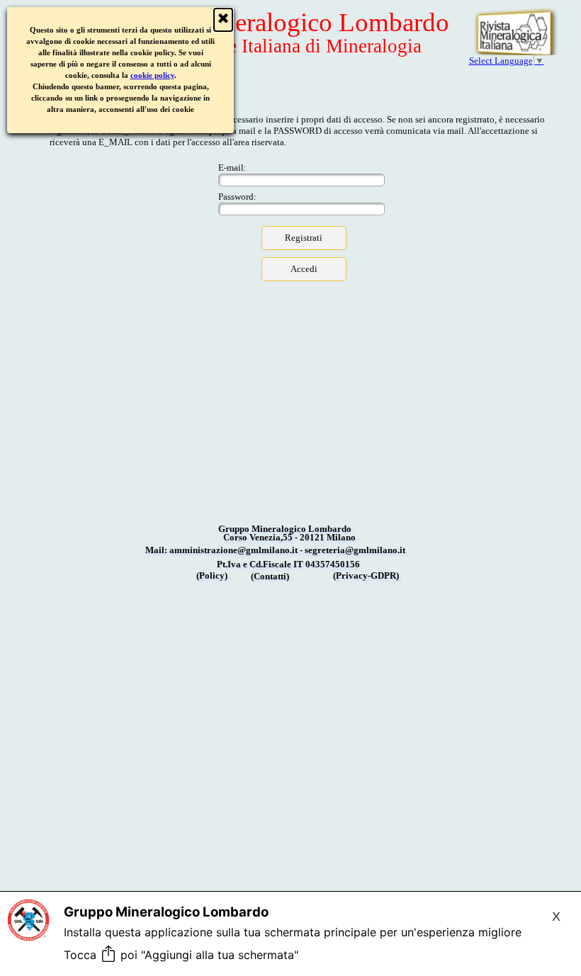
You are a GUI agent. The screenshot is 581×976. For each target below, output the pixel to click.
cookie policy (152, 75)
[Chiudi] (223, 20)
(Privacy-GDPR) (366, 575)
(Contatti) (270, 576)
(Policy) (211, 575)
